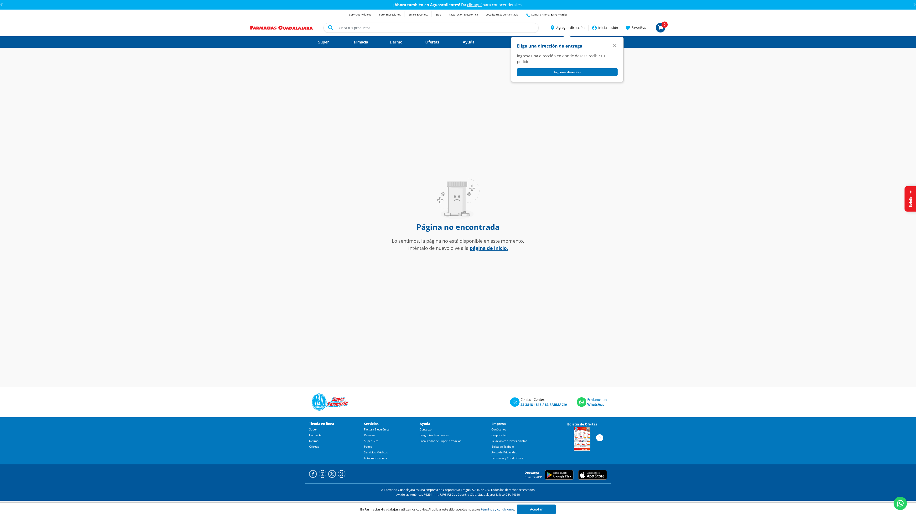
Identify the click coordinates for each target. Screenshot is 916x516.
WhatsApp (595, 404)
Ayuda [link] (468, 42)
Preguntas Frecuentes (434, 435)
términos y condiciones (497, 509)
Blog (438, 14)
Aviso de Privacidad (504, 452)
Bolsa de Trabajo (502, 447)
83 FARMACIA (556, 404)
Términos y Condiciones (507, 458)
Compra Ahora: (548, 14)
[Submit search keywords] (330, 28)
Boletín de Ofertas (582, 424)
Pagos (368, 447)
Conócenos (498, 429)
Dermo (313, 441)
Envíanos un (597, 399)
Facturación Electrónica (463, 14)
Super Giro (371, 441)
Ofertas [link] (432, 42)
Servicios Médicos (360, 14)
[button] (567, 28)
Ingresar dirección (567, 72)
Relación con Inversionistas (509, 441)
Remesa (369, 435)
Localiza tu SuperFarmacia (502, 14)
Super (313, 429)
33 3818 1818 (530, 404)
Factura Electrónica (377, 429)
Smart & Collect (418, 14)
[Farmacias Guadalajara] (281, 27)
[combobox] (431, 28)
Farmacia (315, 435)
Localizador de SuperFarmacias (440, 441)
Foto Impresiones (390, 14)
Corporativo (499, 435)
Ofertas (314, 447)
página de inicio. (489, 248)
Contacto (426, 429)
